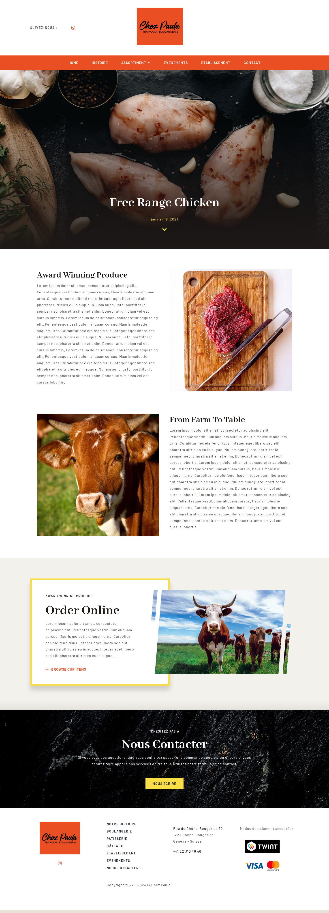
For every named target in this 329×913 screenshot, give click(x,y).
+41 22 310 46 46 (187, 851)
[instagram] (73, 28)
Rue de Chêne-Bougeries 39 (198, 828)
